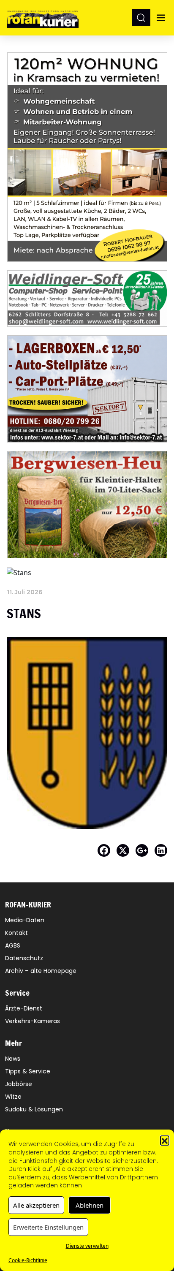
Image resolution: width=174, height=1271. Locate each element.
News (12, 1058)
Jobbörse (18, 1084)
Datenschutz (24, 958)
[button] (164, 1140)
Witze (13, 1096)
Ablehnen (89, 1205)
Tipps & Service (27, 1071)
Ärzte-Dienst (23, 1008)
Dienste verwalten (87, 1245)
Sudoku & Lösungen (34, 1109)
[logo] (43, 17)
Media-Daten (24, 920)
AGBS (12, 945)
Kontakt (16, 933)
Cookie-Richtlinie (27, 1260)
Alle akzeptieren (36, 1205)
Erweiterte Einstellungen (48, 1227)
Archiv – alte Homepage (40, 971)
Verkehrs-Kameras (32, 1021)
